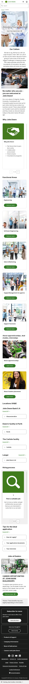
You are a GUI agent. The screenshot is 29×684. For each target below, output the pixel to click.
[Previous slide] (11, 172)
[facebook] (9, 655)
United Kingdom (15, 673)
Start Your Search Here (13, 31)
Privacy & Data (14, 662)
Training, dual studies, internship (12, 682)
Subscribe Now (14, 620)
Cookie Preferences (14, 669)
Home (2, 9)
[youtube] (16, 655)
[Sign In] (26, 1)
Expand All (5, 411)
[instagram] (12, 655)
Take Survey (14, 630)
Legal (6, 662)
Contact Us (13, 659)
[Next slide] (18, 172)
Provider (21, 662)
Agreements (5, 659)
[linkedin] (19, 655)
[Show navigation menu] (2, 1)
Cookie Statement (22, 659)
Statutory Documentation (10, 666)
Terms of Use (22, 666)
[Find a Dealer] (23, 1)
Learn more (10, 365)
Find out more (11, 205)
